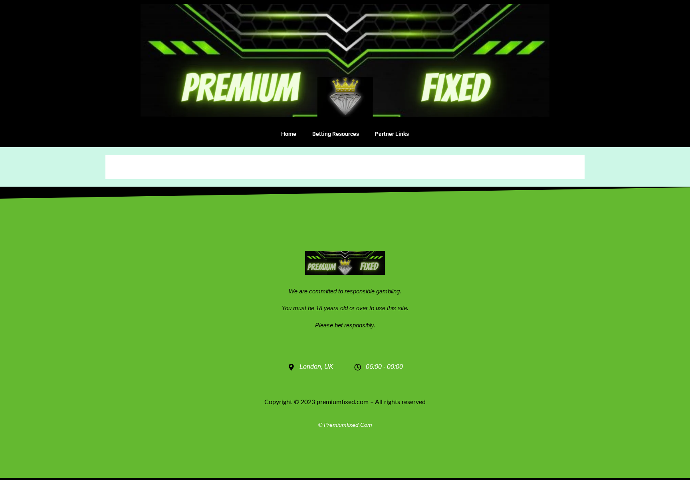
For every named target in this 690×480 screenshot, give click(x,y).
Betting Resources (335, 134)
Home (288, 134)
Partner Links (392, 134)
